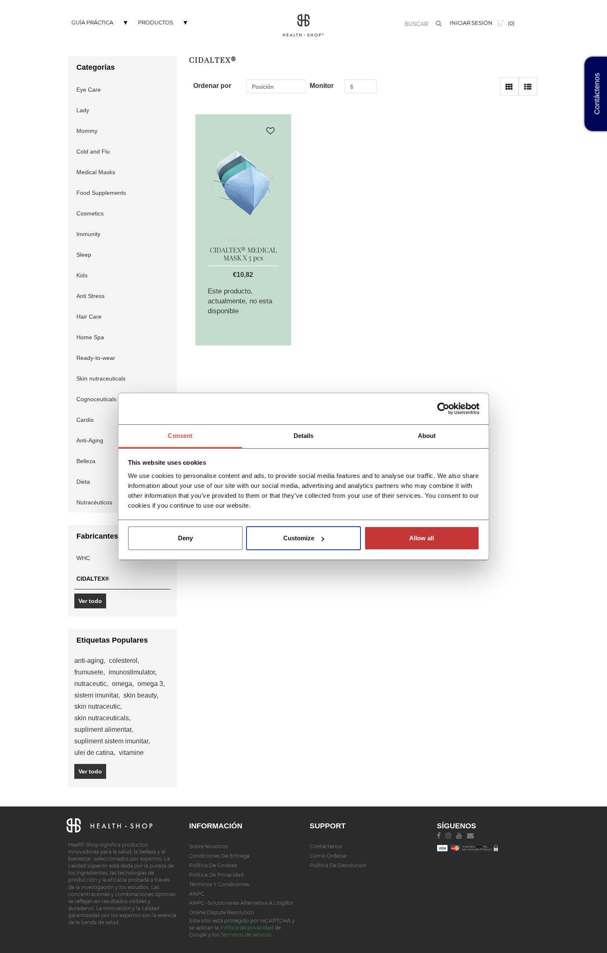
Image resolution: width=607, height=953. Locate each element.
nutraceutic (91, 683)
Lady (82, 110)
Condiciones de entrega (219, 856)
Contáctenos (326, 846)
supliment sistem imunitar (112, 741)
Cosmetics (90, 213)
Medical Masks (95, 172)
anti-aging (89, 660)
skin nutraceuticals (102, 717)
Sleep (83, 254)
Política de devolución (338, 865)
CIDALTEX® (92, 578)
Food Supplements (101, 192)
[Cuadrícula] (509, 86)
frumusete (89, 672)
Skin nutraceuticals (101, 378)
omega (123, 683)
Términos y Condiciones (219, 884)
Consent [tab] (180, 435)
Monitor (322, 85)
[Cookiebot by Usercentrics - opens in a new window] (443, 408)
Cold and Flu (93, 151)
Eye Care (88, 89)
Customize (298, 538)
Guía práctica (92, 22)
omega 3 (151, 683)
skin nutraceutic (98, 706)
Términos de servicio (246, 935)
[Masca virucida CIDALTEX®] (243, 181)
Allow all (421, 538)
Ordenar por (210, 85)
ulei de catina (94, 752)
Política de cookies (213, 865)
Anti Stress (90, 296)
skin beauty (140, 695)
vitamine (131, 752)
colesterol (124, 660)
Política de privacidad (216, 875)
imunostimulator (132, 672)
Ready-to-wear (95, 358)
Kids (82, 275)
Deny (185, 538)
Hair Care (89, 316)
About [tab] (427, 435)
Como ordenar (328, 856)
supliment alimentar (103, 729)
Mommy (86, 131)
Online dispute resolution (221, 912)
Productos (155, 22)
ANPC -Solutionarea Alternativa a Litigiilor (241, 903)
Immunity (88, 234)
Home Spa (90, 337)
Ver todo (90, 601)
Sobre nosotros (208, 846)
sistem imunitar (97, 695)
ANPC (196, 894)
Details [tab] (304, 435)
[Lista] (528, 86)
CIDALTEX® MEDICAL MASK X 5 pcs (243, 254)
